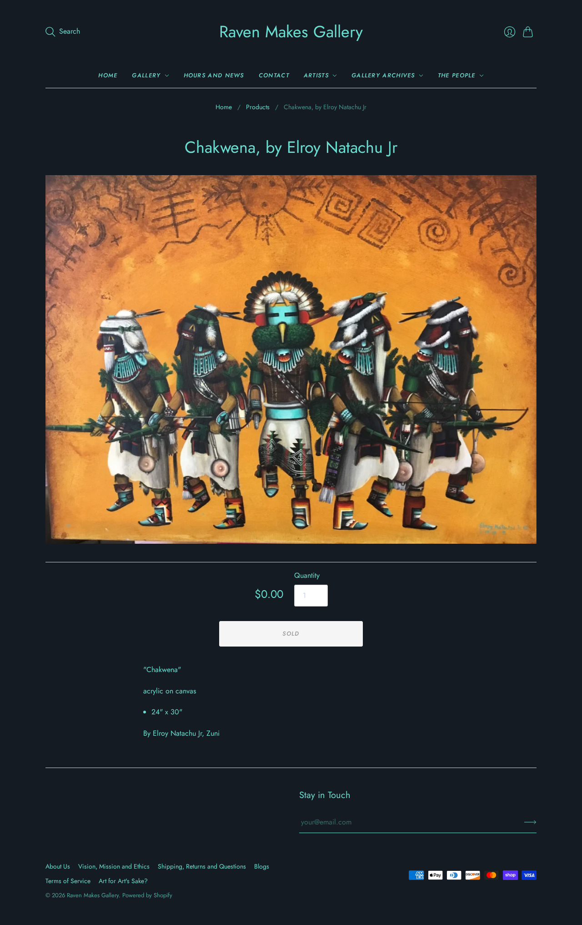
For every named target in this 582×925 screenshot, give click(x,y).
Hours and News (214, 75)
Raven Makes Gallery (291, 31)
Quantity (307, 576)
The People (457, 75)
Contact (274, 75)
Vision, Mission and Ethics (114, 866)
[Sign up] (530, 822)
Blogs (261, 866)
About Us (57, 866)
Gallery (146, 75)
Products (258, 107)
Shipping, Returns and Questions (202, 866)
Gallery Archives (383, 75)
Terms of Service (67, 880)
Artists (316, 75)
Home (107, 75)
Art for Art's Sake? (123, 880)
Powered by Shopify (147, 895)
